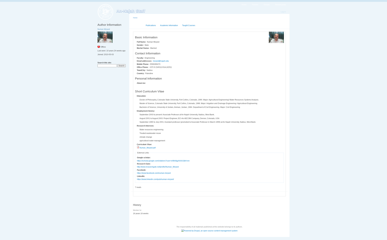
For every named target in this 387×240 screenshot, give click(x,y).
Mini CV (138, 25)
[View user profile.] (276, 42)
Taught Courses (188, 25)
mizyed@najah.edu (161, 61)
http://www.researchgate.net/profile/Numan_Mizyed (158, 167)
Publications (151, 25)
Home (244, 5)
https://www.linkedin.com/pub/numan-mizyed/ (155, 179)
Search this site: (105, 63)
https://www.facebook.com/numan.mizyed (154, 173)
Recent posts (280, 5)
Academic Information (169, 25)
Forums (255, 5)
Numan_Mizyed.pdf (148, 148)
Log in (283, 12)
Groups (267, 5)
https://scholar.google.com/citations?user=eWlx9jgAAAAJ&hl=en (163, 161)
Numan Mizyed (104, 29)
